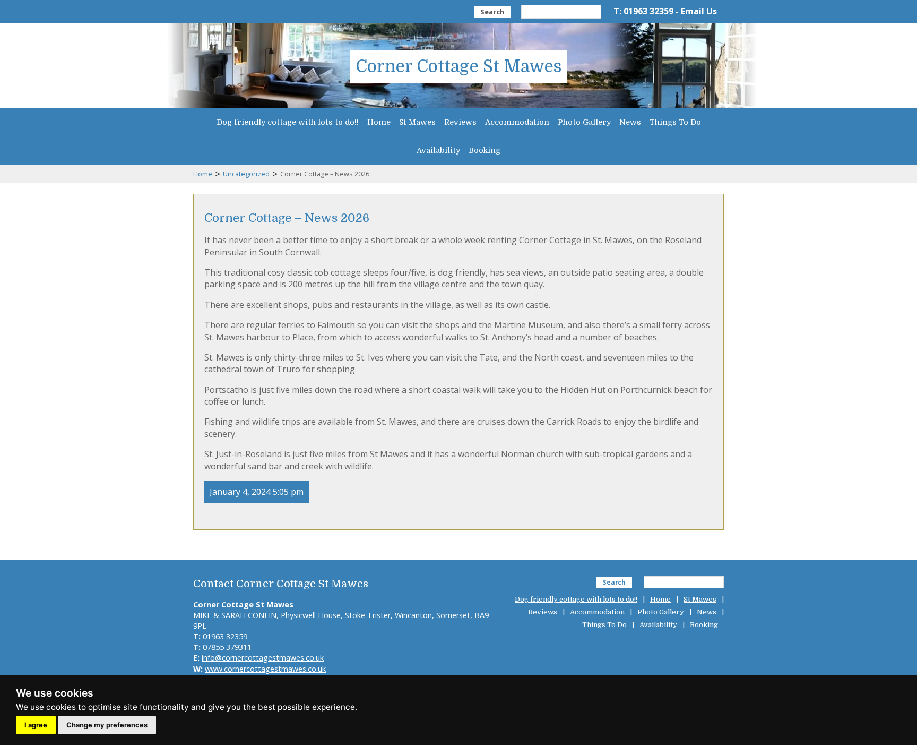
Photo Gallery (584, 122)
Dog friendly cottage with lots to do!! (288, 122)
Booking (484, 150)
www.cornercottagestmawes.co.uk (265, 669)
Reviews (460, 122)
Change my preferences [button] (107, 725)
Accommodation (517, 122)
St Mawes (417, 122)
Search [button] (492, 11)
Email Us (699, 11)
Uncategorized (246, 173)
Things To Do (675, 122)
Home (379, 122)
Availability (438, 150)
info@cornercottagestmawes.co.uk (263, 658)
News (630, 122)
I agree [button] (35, 725)
